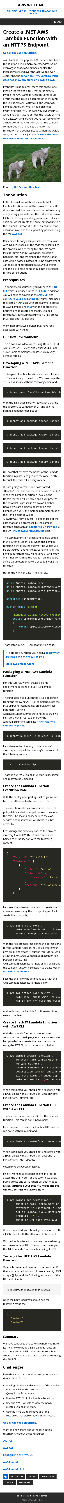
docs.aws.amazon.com (20, 664)
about (19, 1495)
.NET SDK (40, 291)
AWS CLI (17, 234)
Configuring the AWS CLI (18, 1455)
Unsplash (34, 187)
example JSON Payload (43, 526)
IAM (29, 306)
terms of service (40, 1495)
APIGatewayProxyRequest (28, 530)
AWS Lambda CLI (13, 1469)
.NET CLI (8, 1441)
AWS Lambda (11, 1462)
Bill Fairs (19, 187)
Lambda (9, 1482)
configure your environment (20, 299)
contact (27, 1495)
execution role (35, 656)
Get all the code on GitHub (19, 53)
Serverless (24, 1482)
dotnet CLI (17, 1476)
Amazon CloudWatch (16, 971)
